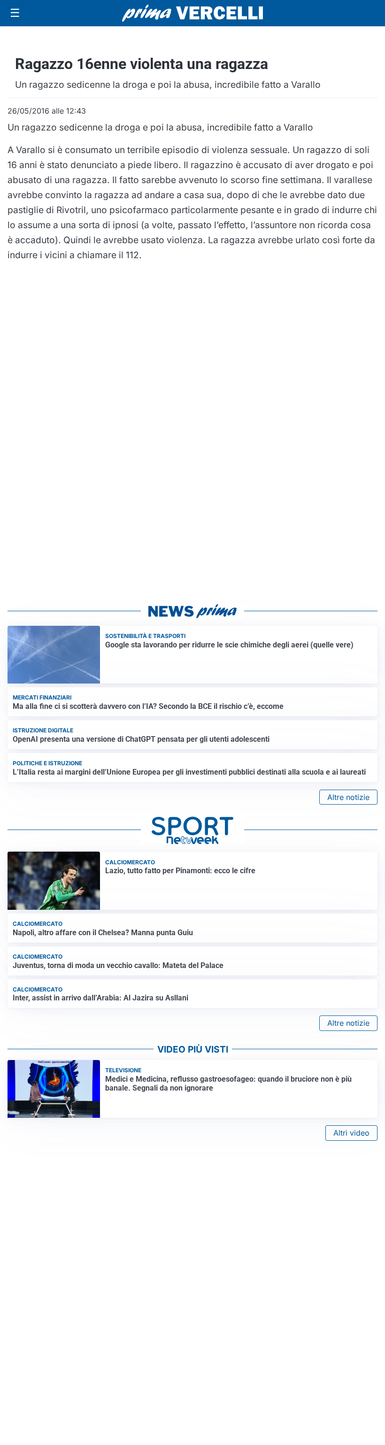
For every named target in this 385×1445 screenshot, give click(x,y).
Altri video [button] (351, 1133)
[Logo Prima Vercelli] (192, 13)
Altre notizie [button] (348, 797)
